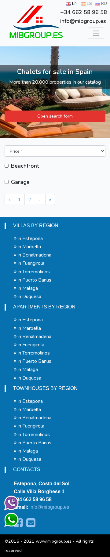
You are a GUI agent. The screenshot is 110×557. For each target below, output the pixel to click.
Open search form (55, 116)
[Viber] (10, 501)
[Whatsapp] (8, 517)
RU (103, 3)
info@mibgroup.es (49, 507)
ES (89, 3)
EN (74, 3)
